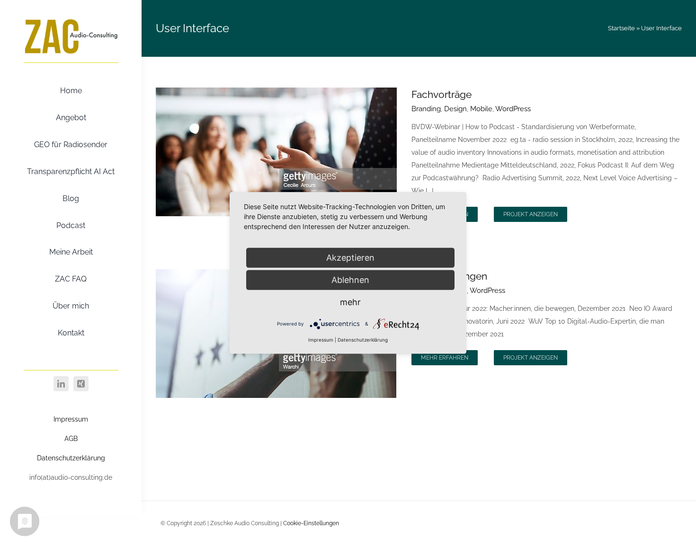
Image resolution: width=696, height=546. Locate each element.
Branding (426, 109)
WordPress (513, 109)
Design (455, 109)
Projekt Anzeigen (530, 214)
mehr (350, 302)
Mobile (481, 109)
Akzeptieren (350, 258)
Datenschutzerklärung (71, 458)
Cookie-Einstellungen (311, 523)
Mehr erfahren (444, 357)
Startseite (621, 28)
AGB (71, 438)
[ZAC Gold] (71, 20)
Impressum (71, 419)
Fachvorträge (441, 94)
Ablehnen (350, 280)
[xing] (81, 383)
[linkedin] (61, 383)
